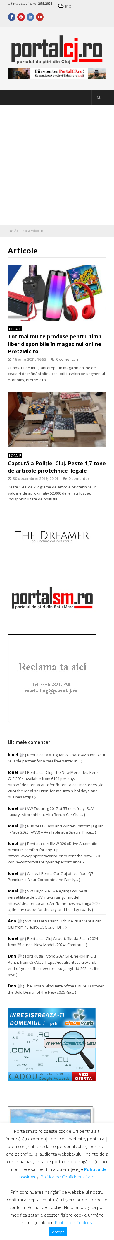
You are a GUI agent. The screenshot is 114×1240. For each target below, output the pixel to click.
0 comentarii (68, 359)
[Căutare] (98, 97)
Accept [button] (58, 1231)
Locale (15, 329)
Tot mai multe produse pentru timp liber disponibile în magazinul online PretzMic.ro (54, 344)
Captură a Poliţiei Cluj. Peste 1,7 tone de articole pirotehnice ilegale (57, 467)
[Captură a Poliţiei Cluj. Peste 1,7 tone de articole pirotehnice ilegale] (57, 419)
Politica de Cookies (73, 1222)
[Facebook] (11, 17)
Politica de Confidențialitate (67, 1177)
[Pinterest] (21, 17)
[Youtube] (40, 17)
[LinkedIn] (30, 17)
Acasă (19, 230)
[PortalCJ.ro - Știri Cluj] (57, 61)
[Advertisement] (57, 165)
